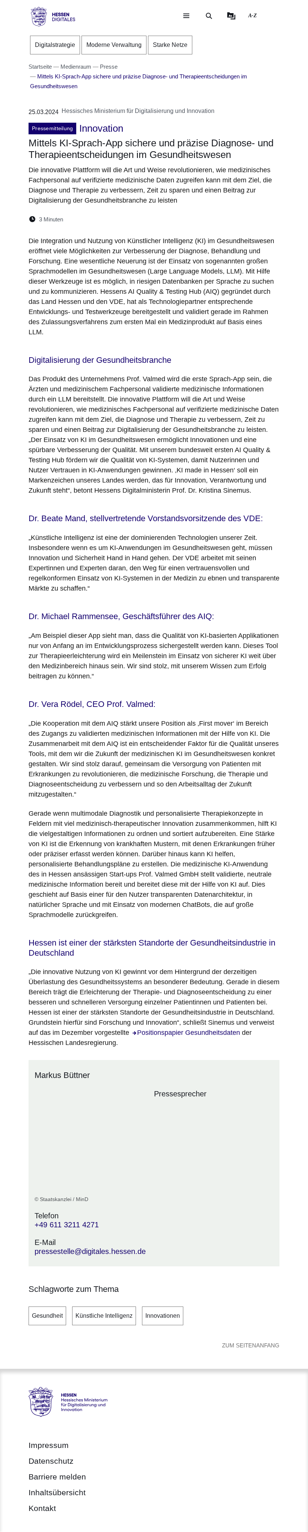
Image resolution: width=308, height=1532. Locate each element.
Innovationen (162, 1315)
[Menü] (186, 15)
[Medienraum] (231, 15)
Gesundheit (47, 1315)
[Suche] (208, 15)
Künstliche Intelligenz (104, 1315)
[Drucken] (133, 219)
